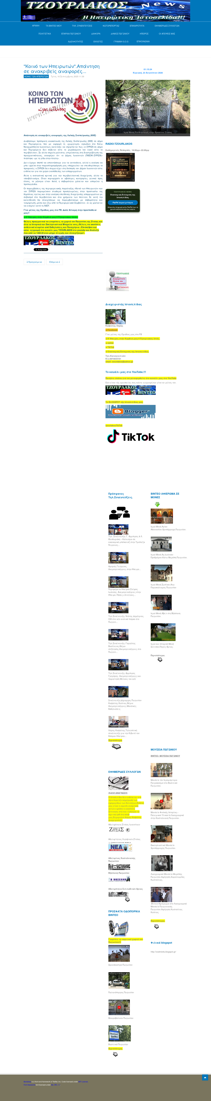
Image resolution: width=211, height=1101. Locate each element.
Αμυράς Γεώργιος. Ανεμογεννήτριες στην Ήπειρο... (124, 568)
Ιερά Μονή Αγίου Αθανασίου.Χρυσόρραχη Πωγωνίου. (168, 528)
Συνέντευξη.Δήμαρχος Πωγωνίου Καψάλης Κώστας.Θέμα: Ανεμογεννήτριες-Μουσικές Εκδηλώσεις (125, 704)
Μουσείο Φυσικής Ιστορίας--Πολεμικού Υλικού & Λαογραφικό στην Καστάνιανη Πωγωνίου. (167, 815)
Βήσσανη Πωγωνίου (118, 872)
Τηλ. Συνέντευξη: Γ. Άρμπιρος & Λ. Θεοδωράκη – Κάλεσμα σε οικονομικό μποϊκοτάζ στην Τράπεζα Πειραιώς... (126, 540)
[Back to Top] (205, 1077)
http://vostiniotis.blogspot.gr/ (163, 951)
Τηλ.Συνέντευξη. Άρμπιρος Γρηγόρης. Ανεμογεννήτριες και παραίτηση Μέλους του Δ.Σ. (124, 676)
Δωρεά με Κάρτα (123, 202)
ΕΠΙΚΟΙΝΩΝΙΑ (143, 41)
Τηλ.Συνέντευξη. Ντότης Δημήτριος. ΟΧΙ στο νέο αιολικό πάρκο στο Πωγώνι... (126, 619)
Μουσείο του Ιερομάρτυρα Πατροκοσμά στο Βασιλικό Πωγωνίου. (164, 783)
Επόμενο (54, 261)
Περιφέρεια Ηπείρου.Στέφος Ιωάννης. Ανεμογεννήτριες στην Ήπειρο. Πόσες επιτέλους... (124, 592)
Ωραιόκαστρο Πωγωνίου (120, 964)
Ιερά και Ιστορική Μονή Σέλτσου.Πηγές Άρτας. (162, 645)
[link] (51, 217)
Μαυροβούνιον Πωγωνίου (120, 1018)
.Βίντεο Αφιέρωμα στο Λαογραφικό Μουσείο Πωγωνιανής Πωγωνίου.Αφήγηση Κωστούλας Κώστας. (169, 908)
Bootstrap (27, 1081)
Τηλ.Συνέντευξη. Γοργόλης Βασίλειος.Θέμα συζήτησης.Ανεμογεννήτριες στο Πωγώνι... (124, 647)
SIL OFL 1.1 (55, 1084)
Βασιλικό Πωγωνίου (118, 1044)
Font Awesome (29, 1084)
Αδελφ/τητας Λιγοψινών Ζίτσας (124, 839)
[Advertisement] (76, 51)
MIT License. (83, 1081)
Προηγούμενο (35, 261)
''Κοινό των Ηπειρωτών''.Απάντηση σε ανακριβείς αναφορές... (62, 68)
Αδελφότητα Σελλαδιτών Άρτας (125, 888)
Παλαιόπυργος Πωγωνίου (121, 992)
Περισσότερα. (158, 655)
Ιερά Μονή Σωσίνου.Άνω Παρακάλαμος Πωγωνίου (163, 586)
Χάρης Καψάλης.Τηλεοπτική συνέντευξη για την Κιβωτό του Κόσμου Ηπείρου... (124, 733)
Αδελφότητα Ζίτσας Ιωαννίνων (124, 824)
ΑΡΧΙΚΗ (35, 25)
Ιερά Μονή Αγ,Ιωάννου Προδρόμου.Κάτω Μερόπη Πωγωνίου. (169, 556)
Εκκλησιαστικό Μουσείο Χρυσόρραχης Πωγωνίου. (163, 846)
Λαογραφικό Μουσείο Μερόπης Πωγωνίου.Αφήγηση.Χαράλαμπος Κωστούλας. (168, 877)
